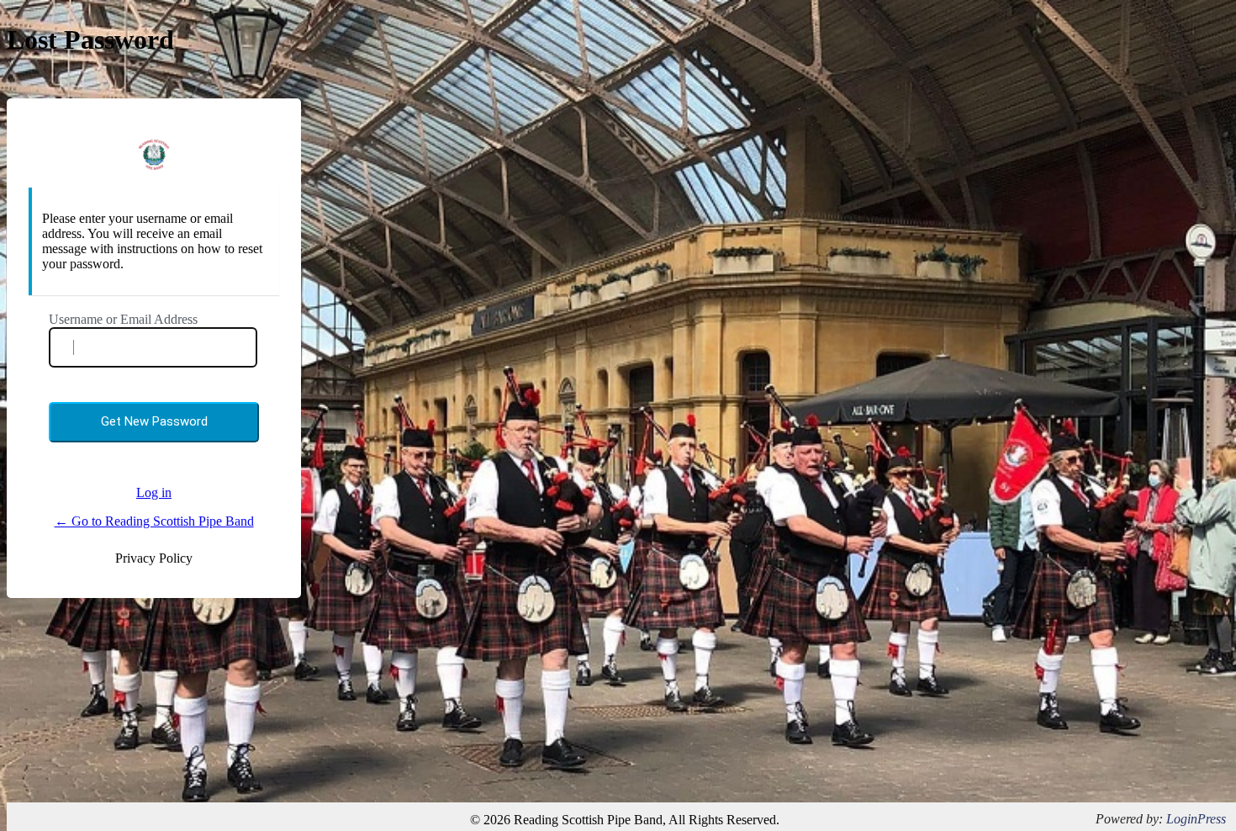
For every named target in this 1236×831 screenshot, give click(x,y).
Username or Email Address (123, 319)
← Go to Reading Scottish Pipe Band (154, 521)
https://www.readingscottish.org (154, 154)
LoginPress (1196, 819)
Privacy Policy (154, 558)
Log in (154, 492)
